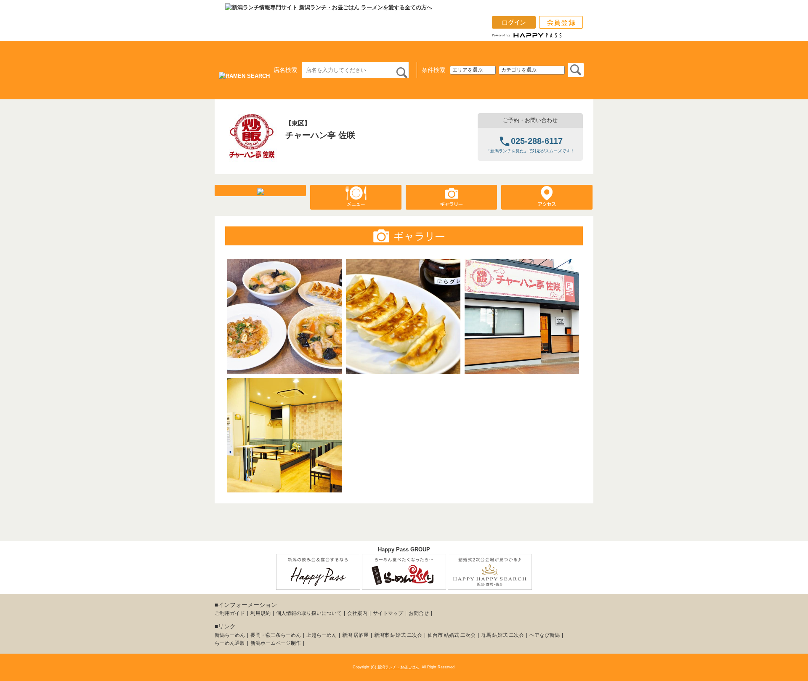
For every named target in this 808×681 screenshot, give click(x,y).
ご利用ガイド (230, 613)
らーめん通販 (230, 643)
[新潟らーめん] (404, 585)
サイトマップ (388, 613)
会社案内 (357, 613)
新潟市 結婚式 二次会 (398, 635)
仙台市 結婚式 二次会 (452, 635)
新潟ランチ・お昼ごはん (398, 667)
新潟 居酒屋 (355, 635)
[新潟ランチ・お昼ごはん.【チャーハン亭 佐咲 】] (252, 159)
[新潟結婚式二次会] (490, 585)
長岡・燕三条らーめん (275, 635)
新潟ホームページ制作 (275, 643)
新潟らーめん (230, 635)
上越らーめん (321, 635)
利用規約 (260, 613)
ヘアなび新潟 (544, 635)
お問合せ (419, 613)
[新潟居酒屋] (318, 585)
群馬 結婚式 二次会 (502, 635)
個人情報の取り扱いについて (309, 613)
